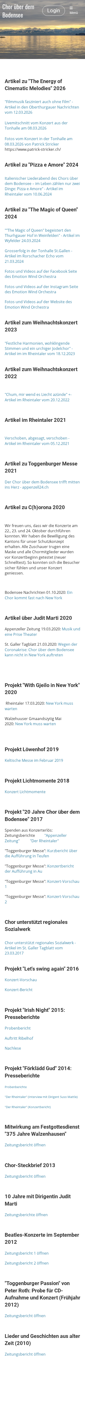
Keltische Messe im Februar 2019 (34, 760)
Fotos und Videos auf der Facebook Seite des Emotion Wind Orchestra (41, 274)
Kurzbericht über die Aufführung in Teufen (41, 853)
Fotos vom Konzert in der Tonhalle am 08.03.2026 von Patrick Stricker (38, 141)
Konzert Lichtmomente (25, 791)
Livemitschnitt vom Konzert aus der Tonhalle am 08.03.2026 (36, 125)
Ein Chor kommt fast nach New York (38, 595)
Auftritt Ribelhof (19, 1038)
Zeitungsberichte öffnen (26, 1214)
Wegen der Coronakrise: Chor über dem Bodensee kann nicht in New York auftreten (41, 650)
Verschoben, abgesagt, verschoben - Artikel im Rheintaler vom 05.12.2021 (37, 441)
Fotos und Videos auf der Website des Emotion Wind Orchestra (38, 304)
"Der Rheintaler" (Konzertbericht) (28, 1107)
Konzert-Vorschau (21, 979)
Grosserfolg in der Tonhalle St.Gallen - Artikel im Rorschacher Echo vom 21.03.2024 (38, 256)
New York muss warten (35, 723)
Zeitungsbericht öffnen (25, 1145)
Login (53, 10)
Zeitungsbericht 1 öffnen (27, 1253)
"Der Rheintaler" (44, 840)
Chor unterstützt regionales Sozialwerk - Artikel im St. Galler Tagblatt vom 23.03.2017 (40, 948)
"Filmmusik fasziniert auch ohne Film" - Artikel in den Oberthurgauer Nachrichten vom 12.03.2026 (42, 107)
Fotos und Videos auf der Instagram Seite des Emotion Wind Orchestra (41, 289)
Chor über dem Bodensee (18, 10)
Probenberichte (16, 1087)
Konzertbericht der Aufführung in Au (39, 868)
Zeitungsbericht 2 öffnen (27, 1263)
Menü (74, 13)
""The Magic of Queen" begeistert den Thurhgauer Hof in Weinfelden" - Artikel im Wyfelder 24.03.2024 (42, 235)
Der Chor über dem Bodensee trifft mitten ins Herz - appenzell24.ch (42, 484)
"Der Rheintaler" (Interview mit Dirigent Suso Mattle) (41, 1097)
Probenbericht (18, 1028)
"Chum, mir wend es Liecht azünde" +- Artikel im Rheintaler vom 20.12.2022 (38, 397)
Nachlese (13, 1048)
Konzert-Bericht (19, 989)
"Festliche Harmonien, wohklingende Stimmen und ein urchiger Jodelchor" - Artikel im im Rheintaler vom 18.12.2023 (40, 348)
